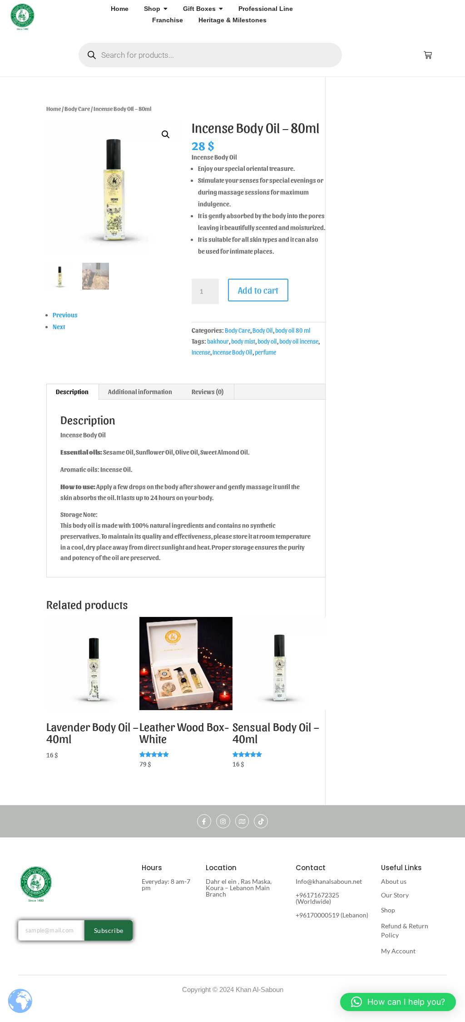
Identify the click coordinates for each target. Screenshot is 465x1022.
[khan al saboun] (22, 16)
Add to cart (258, 290)
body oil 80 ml (293, 330)
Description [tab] (72, 392)
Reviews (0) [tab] (208, 392)
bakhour (218, 341)
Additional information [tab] (140, 392)
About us (393, 881)
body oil (267, 341)
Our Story (395, 895)
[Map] (242, 821)
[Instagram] (223, 821)
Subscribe (109, 930)
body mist (243, 341)
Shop (388, 910)
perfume (265, 352)
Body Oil (262, 330)
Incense (201, 352)
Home (53, 108)
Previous (65, 315)
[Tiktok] (261, 821)
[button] (166, 134)
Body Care (77, 108)
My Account (398, 951)
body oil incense (298, 341)
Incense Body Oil (232, 352)
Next (59, 327)
